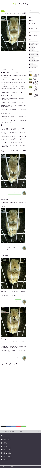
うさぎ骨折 (31, 63)
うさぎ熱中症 (37, 51)
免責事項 (12, 466)
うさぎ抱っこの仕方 (32, 50)
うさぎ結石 (3, 452)
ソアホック (7, 459)
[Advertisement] (13, 60)
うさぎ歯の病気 (32, 51)
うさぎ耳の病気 (8, 452)
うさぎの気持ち (32, 43)
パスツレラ (31, 67)
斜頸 (35, 67)
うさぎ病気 (32, 20)
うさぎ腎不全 (31, 57)
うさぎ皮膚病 (36, 53)
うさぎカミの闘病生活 (33, 29)
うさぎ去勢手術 (4, 442)
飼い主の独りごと (33, 35)
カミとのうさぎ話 (33, 32)
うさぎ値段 (35, 44)
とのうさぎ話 (20, 4)
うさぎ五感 (31, 44)
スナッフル (3, 459)
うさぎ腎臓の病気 (9, 453)
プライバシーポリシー (5, 466)
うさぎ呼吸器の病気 (32, 47)
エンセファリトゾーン (32, 64)
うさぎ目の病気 (32, 54)
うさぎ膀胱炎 (31, 60)
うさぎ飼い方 (36, 61)
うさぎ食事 (31, 61)
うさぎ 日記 (6, 431)
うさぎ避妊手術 (37, 60)
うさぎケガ (37, 43)
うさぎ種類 (37, 54)
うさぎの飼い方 (33, 23)
